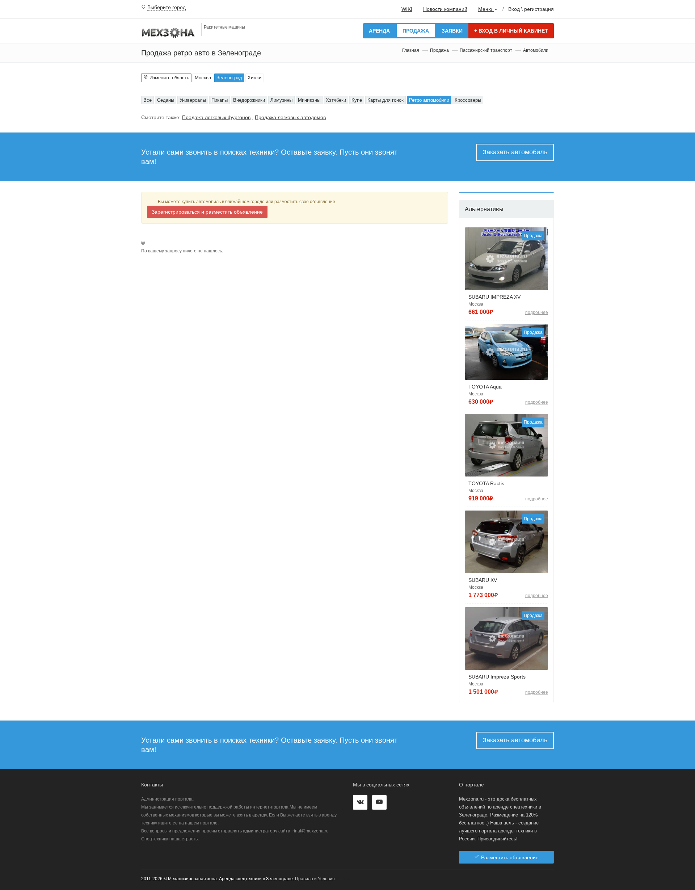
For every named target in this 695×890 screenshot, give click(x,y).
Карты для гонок (385, 100)
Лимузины (281, 100)
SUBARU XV (482, 580)
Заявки (452, 31)
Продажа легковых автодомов (290, 117)
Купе (356, 100)
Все (147, 100)
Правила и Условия (315, 878)
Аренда (379, 31)
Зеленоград (229, 77)
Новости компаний (445, 9)
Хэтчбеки (336, 100)
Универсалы (193, 100)
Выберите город (166, 7)
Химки (254, 77)
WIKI (406, 9)
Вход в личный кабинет (511, 31)
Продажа (416, 31)
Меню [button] (486, 9)
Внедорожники (249, 100)
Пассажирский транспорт (486, 50)
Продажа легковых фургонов (216, 117)
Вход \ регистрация (531, 8)
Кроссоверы (468, 100)
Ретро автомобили (429, 100)
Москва (203, 77)
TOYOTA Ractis (486, 483)
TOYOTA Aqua (485, 387)
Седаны (165, 100)
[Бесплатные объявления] (168, 32)
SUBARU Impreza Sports (497, 677)
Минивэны (309, 100)
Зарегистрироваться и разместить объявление (207, 212)
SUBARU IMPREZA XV (494, 297)
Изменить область (168, 77)
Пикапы (219, 100)
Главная (410, 50)
